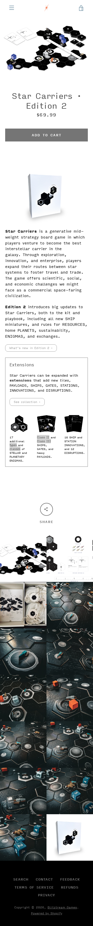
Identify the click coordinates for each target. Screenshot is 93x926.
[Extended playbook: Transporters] (46, 423)
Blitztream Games (62, 907)
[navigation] (11, 7)
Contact (44, 879)
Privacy (46, 895)
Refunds (70, 887)
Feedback (70, 879)
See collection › (27, 401)
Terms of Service (34, 887)
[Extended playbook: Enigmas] (19, 423)
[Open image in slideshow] (46, 47)
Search (20, 879)
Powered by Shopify (46, 913)
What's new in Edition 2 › (31, 347)
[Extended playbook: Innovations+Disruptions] (73, 423)
